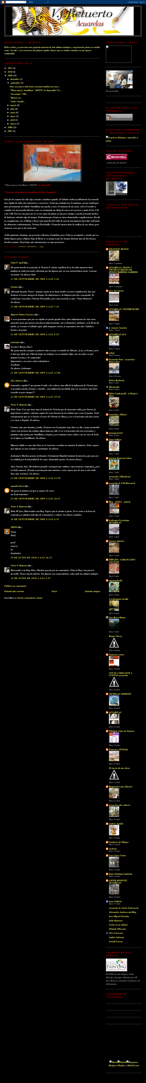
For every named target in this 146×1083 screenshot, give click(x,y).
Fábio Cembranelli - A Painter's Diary (123, 394)
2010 (10, 71)
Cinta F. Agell (17, 262)
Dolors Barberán (116, 380)
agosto (13, 105)
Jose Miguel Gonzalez (119, 916)
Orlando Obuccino (117, 928)
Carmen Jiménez (116, 541)
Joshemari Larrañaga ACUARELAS (119, 521)
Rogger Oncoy (115, 636)
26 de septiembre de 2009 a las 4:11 (35, 519)
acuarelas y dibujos (118, 414)
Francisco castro (116, 654)
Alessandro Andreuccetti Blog (122, 912)
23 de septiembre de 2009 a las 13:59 (35, 478)
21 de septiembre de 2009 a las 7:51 (35, 306)
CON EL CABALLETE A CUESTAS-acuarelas (120, 674)
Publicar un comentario (15, 585)
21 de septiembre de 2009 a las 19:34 (35, 396)
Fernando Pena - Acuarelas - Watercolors (122, 360)
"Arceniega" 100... (19, 93)
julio (12, 108)
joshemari (15, 342)
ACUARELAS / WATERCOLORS (124, 309)
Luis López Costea (117, 855)
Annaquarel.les (116, 432)
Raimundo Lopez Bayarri (120, 786)
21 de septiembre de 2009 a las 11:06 (35, 372)
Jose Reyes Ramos (117, 617)
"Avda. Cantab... (17, 101)
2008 (10, 127)
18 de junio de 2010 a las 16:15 (31, 557)
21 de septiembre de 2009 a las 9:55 (35, 334)
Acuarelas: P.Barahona (120, 476)
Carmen (14, 286)
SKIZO (14, 527)
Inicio (54, 591)
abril (12, 119)
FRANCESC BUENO (118, 249)
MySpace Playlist (116, 1065)
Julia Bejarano (116, 920)
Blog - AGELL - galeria (119, 501)
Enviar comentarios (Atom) (30, 597)
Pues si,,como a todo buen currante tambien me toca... (35, 86)
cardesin (113, 848)
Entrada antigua (92, 591)
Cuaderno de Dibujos (119, 842)
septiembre (15, 82)
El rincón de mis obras (119, 768)
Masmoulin (114, 386)
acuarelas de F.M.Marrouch (122, 483)
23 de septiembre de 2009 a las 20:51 (35, 498)
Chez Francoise (116, 933)
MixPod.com (133, 1065)
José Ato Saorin (116, 290)
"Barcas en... (16, 97)
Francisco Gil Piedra (118, 749)
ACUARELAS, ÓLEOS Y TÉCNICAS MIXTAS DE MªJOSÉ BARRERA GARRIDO (123, 270)
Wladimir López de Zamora (121, 730)
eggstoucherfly (115, 580)
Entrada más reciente (14, 591)
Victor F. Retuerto (19, 404)
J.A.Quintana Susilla (118, 598)
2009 (10, 75)
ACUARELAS (115, 712)
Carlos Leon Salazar (118, 924)
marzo (13, 123)
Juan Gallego (115, 439)
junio (13, 112)
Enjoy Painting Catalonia (120, 873)
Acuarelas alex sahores (119, 805)
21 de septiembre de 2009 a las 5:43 (35, 278)
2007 (10, 131)
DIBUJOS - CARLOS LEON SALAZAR (122, 560)
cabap (111, 352)
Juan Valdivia (115, 901)
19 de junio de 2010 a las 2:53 (31, 578)
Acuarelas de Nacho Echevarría (123, 907)
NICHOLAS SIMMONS (120, 693)
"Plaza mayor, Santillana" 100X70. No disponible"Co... (36, 90)
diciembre (15, 79)
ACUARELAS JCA (117, 334)
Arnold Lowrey (116, 941)
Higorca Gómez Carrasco (22, 314)
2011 (10, 68)
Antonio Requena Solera (120, 458)
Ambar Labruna (116, 937)
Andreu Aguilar (116, 823)
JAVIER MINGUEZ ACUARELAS (118, 881)
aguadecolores (17, 486)
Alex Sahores (17, 380)
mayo (13, 116)
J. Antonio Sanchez (118, 327)
